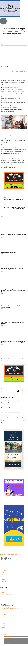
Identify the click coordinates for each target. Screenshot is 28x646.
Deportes (4, 581)
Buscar (3, 388)
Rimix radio (3, 604)
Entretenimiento (5, 574)
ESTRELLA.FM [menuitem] (7, 638)
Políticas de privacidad (7, 594)
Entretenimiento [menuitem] (5, 618)
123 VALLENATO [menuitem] (7, 636)
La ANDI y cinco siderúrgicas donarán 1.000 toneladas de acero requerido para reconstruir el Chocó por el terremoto (14, 290)
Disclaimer (4, 599)
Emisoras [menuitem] (4, 634)
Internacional (4, 570)
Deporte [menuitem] (3, 627)
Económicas (4, 577)
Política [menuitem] (3, 632)
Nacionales (4, 568)
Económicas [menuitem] (4, 620)
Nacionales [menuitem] (4, 612)
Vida (3, 572)
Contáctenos (4, 596)
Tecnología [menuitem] (4, 629)
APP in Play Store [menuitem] (7, 643)
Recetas (3, 579)
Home (3, 592)
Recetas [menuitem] (3, 625)
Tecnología (4, 583)
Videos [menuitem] (3, 623)
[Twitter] (5, 558)
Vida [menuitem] (3, 616)
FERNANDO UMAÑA (14, 76)
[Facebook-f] (1, 558)
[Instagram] (9, 558)
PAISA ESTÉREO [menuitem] (7, 640)
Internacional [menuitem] (4, 614)
